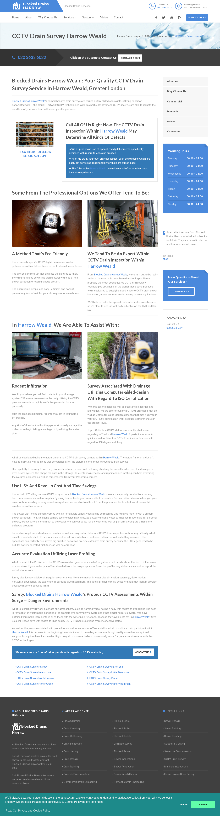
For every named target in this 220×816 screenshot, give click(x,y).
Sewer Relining (172, 728)
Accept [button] (203, 804)
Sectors (87, 17)
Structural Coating (174, 743)
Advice (104, 17)
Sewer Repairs (172, 721)
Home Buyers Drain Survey (179, 774)
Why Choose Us (47, 17)
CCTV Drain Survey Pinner (103, 678)
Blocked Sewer (122, 751)
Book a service (197, 17)
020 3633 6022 (164, 7)
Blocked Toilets (122, 736)
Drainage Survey (123, 743)
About (28, 17)
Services (68, 17)
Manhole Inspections (176, 766)
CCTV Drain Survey (175, 759)
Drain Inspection (73, 743)
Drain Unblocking (73, 736)
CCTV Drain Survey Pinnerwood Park (109, 683)
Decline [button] (183, 804)
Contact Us (142, 652)
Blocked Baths (122, 728)
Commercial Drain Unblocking (80, 781)
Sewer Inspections (124, 759)
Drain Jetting (71, 751)
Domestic (173, 111)
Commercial (174, 101)
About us (172, 81)
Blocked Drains (72, 721)
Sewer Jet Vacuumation (177, 751)
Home (15, 17)
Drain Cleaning (72, 728)
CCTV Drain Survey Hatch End (106, 666)
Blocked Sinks (122, 721)
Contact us (173, 131)
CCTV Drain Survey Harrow (31, 666)
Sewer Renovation (124, 766)
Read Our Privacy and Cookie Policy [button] (28, 810)
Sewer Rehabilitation (125, 774)
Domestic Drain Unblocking (129, 781)
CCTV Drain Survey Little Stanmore (109, 672)
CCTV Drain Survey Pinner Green (34, 683)
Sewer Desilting (173, 736)
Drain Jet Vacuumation (77, 774)
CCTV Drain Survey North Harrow (35, 678)
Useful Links (174, 711)
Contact (118, 17)
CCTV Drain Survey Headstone (33, 672)
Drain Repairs (71, 759)
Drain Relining (71, 766)
